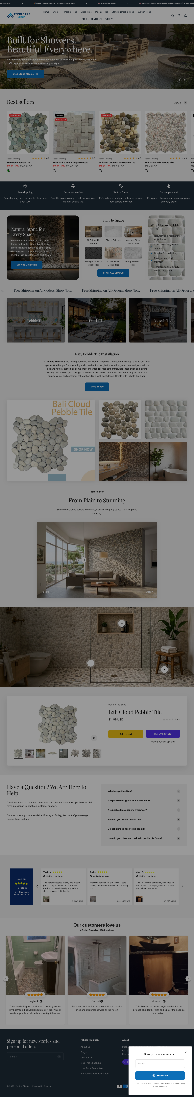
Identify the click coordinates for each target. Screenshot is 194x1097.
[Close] (185, 1052)
